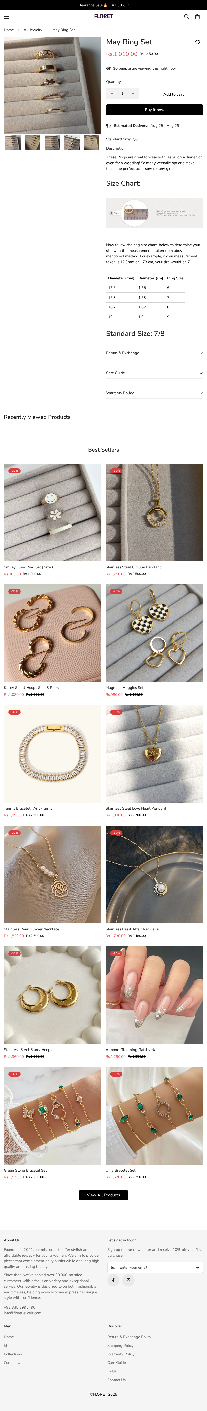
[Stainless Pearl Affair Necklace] (154, 874)
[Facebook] (113, 1280)
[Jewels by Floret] (103, 16)
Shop (8, 1345)
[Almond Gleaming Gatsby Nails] (154, 995)
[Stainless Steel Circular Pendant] (154, 512)
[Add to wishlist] (197, 42)
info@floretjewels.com (22, 1313)
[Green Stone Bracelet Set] (52, 1116)
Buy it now (155, 110)
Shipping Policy (120, 1345)
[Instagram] (128, 1280)
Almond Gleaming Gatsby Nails (133, 1049)
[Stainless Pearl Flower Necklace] (52, 874)
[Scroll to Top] (197, 1383)
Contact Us (13, 1362)
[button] (197, 16)
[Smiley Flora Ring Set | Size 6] (52, 512)
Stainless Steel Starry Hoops (28, 1049)
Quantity (113, 81)
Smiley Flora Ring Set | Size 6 (29, 567)
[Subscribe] (197, 1267)
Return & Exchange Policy (129, 1336)
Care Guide (116, 1362)
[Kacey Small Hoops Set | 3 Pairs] (52, 633)
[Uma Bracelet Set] (154, 1116)
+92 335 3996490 (19, 1307)
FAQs (112, 1371)
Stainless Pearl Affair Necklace (132, 929)
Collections (13, 1354)
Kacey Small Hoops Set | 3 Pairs (31, 687)
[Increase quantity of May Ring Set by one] (133, 93)
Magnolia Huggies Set (124, 687)
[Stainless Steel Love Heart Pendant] (154, 754)
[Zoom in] (90, 47)
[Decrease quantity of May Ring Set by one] (111, 93)
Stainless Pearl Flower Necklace (31, 929)
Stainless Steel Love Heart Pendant (136, 808)
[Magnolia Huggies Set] (154, 633)
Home (9, 29)
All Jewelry (33, 29)
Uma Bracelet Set (120, 1170)
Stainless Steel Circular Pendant (133, 567)
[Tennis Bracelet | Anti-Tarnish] (52, 754)
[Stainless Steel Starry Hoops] (52, 995)
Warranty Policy (121, 1354)
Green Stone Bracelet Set (25, 1170)
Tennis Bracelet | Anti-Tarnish (29, 808)
